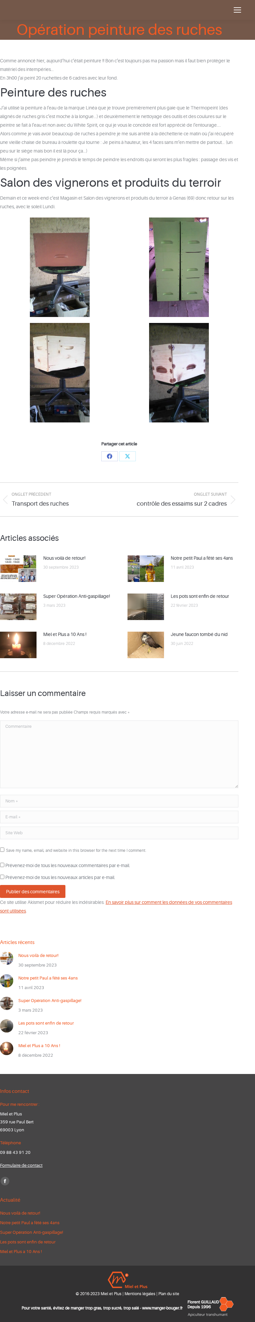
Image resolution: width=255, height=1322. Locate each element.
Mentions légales (140, 1293)
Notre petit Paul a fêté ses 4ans (202, 558)
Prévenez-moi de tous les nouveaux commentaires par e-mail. (67, 865)
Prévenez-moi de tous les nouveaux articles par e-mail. (60, 877)
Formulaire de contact (21, 1165)
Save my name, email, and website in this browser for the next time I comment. (76, 850)
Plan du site (168, 1293)
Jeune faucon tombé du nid (199, 634)
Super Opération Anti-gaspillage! (76, 596)
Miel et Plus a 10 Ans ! (64, 634)
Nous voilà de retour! (64, 558)
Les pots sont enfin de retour (200, 596)
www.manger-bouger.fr (162, 1308)
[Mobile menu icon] (237, 10)
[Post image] (18, 568)
